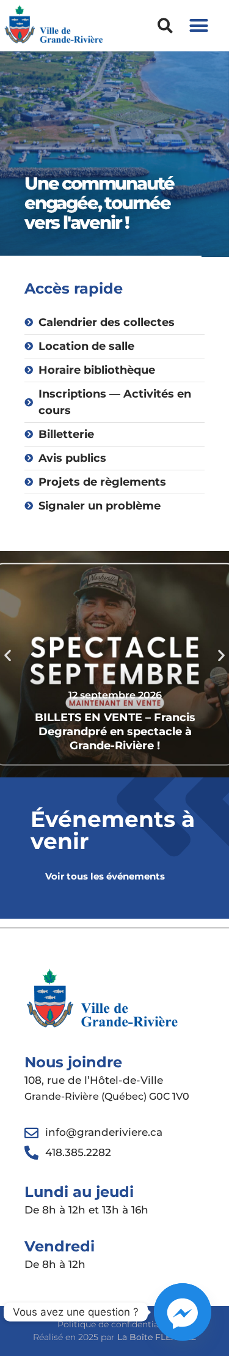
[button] (165, 25)
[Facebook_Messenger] (182, 1312)
